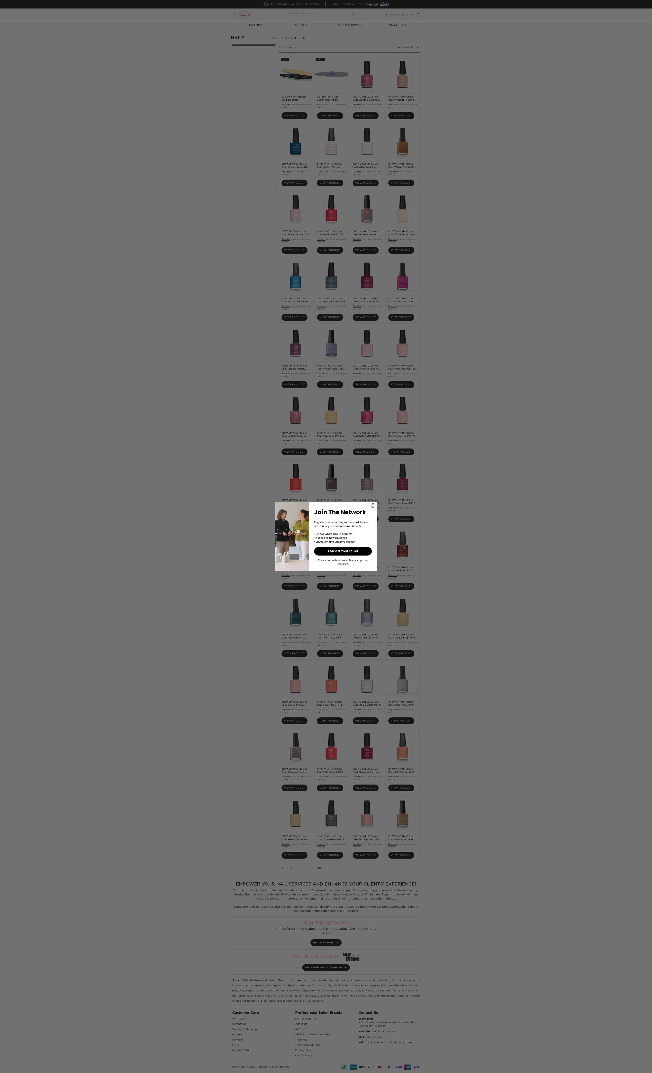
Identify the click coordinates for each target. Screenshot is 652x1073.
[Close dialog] (373, 505)
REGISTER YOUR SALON (343, 551)
